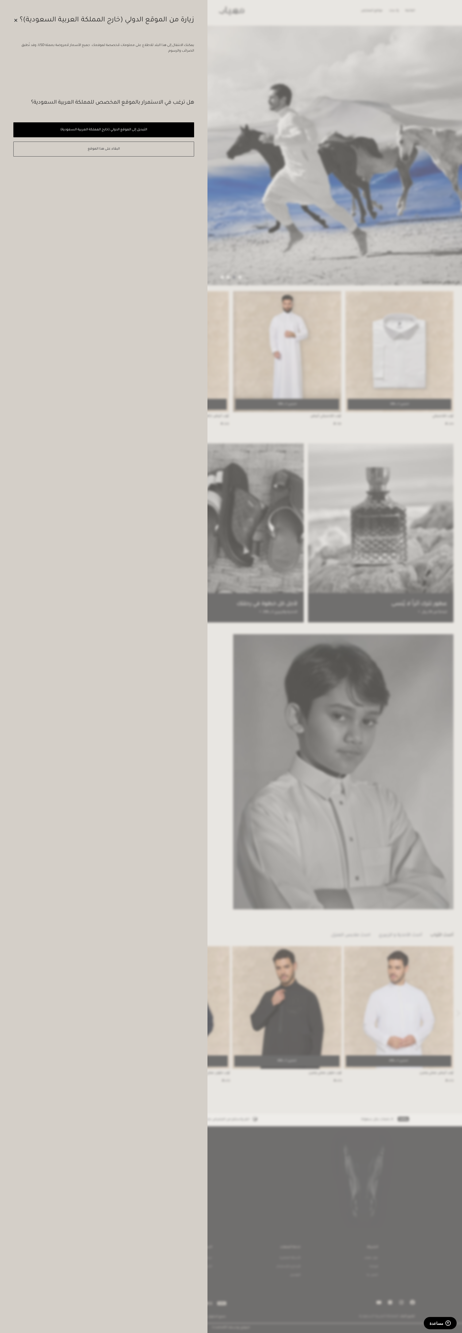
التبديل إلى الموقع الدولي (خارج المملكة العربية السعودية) (103, 130)
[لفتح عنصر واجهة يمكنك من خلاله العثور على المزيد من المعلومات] (440, 1323)
